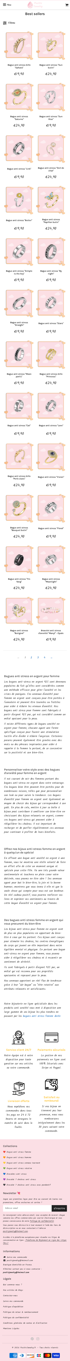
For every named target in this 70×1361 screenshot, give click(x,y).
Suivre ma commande (17, 1257)
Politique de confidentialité (42, 1221)
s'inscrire (59, 1208)
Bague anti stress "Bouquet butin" (19, 529)
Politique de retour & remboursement (20, 1312)
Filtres (11, 23)
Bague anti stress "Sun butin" (51, 66)
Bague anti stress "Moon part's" (19, 375)
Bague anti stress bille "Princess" (51, 375)
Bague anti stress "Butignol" (19, 631)
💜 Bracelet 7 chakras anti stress (19, 1179)
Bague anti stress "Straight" (19, 323)
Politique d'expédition (13, 1306)
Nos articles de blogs (13, 1290)
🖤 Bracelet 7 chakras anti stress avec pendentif (27, 1185)
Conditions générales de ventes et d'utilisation (25, 1323)
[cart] (67, 5)
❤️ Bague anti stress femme (17, 1152)
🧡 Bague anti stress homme (17, 1157)
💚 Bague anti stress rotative (17, 1168)
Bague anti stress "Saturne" (19, 117)
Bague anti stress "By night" (51, 272)
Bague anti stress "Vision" (51, 477)
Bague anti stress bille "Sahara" (19, 66)
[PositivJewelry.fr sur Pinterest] (33, 1339)
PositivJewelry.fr (28, 1347)
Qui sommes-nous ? (12, 1284)
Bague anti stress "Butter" (19, 220)
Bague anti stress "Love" (51, 425)
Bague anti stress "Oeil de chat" (51, 169)
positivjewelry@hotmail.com (15, 1231)
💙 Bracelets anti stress (15, 1174)
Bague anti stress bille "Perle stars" (19, 477)
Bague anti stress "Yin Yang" (19, 580)
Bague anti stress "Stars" (51, 323)
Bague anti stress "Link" (19, 168)
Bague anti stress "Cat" (19, 425)
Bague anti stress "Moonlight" (51, 580)
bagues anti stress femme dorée (42, 1016)
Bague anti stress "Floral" (51, 528)
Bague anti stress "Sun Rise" (51, 117)
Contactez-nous (10, 1295)
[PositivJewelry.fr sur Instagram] (38, 1339)
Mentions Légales (11, 1328)
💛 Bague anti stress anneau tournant (21, 1163)
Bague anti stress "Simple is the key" (19, 272)
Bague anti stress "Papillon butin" (51, 220)
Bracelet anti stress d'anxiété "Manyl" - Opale (51, 631)
